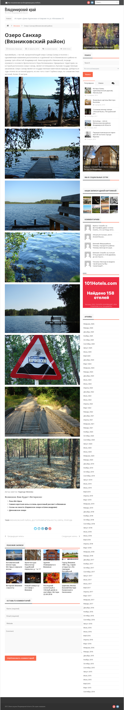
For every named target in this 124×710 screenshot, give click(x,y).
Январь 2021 (88, 428)
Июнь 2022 (87, 400)
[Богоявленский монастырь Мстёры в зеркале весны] (14, 555)
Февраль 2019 (88, 504)
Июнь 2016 (87, 632)
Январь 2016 (88, 652)
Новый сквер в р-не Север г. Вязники (32, 587)
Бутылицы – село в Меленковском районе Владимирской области (102, 123)
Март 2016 (87, 644)
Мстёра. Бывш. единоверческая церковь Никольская (103, 90)
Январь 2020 (88, 460)
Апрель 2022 (88, 404)
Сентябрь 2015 (89, 668)
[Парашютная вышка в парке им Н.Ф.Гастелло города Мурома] (88, 135)
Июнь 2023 (87, 384)
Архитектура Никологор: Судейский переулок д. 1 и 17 (33, 565)
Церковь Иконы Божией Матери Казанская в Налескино (69, 588)
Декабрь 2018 (88, 512)
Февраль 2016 (88, 648)
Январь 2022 (88, 412)
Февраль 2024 (88, 368)
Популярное (89, 83)
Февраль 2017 (88, 600)
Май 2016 (86, 636)
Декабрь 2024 (88, 360)
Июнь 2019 (87, 488)
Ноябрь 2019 (88, 468)
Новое (100, 83)
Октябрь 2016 (88, 616)
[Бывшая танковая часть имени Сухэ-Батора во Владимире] (101, 158)
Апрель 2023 (88, 388)
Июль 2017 (87, 580)
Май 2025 (86, 356)
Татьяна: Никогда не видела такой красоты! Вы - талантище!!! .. (104, 264)
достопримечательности (44, 520)
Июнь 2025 (87, 352)
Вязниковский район (20, 520)
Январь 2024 (88, 372)
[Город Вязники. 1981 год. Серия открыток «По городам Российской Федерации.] (70, 555)
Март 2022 (87, 408)
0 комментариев (51, 49)
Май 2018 (86, 540)
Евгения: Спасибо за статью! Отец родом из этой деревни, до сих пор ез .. (104, 255)
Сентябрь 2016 (89, 620)
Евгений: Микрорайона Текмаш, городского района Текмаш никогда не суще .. (103, 245)
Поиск (88, 74)
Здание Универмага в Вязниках (49, 564)
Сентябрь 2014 (89, 691)
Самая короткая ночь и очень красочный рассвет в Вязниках (37, 504)
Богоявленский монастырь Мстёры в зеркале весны (14, 565)
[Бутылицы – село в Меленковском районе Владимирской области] (88, 123)
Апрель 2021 (88, 420)
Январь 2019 (88, 508)
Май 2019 (86, 492)
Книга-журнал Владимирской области (20, 706)
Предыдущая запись (15, 536)
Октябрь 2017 (88, 568)
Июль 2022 (87, 396)
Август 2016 (87, 624)
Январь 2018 (88, 556)
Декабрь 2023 (88, 376)
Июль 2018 (87, 532)
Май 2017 (86, 588)
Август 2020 (87, 444)
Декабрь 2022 (88, 392)
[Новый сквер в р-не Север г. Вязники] (33, 578)
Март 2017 (87, 596)
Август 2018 (87, 528)
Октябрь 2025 (88, 340)
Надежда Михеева (25, 492)
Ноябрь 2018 (88, 516)
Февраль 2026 (88, 324)
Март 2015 (87, 688)
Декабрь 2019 (88, 464)
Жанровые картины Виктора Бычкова (104, 101)
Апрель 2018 (88, 544)
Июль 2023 (87, 380)
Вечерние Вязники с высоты (14, 586)
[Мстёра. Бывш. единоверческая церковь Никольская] (88, 91)
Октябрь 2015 (88, 664)
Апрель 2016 (88, 640)
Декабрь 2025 (88, 332)
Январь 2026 (88, 328)
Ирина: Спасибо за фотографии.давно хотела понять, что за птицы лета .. (103, 228)
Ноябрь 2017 (88, 564)
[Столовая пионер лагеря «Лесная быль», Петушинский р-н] (88, 112)
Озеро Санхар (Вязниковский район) (35, 38)
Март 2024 (87, 364)
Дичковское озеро (17, 510)
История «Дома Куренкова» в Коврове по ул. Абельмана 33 (39, 18)
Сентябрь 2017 (89, 572)
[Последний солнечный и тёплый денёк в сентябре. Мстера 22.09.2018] (51, 578)
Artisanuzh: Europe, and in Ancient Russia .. (102, 236)
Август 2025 (87, 348)
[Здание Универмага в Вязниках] (51, 555)
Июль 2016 (87, 628)
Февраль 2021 (88, 424)
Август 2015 (87, 672)
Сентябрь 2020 (89, 440)
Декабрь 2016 (88, 608)
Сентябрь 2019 (89, 476)
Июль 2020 (87, 448)
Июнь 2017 (87, 584)
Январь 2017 (88, 604)
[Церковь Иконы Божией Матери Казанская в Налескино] (70, 578)
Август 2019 (87, 480)
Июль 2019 (87, 484)
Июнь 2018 (87, 536)
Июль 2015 (87, 676)
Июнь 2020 (87, 452)
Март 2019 (87, 500)
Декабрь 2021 (88, 416)
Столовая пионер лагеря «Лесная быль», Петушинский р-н (104, 111)
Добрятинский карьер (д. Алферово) (98, 47)
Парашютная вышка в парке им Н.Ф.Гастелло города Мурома (104, 134)
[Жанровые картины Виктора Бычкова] (88, 102)
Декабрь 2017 (88, 560)
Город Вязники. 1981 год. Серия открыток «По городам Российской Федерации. (69, 568)
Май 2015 (86, 684)
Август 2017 (87, 576)
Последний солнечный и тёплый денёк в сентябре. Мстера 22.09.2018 (51, 589)
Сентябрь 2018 (89, 524)
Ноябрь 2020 (88, 432)
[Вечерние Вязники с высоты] (14, 578)
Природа (18, 49)
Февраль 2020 (88, 456)
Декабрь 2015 (88, 656)
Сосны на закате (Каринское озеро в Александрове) (33, 507)
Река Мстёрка (15, 501)
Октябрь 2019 (88, 472)
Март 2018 (87, 548)
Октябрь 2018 (88, 520)
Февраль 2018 (88, 552)
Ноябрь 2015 (88, 660)
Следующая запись (70, 536)
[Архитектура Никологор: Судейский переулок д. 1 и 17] (33, 555)
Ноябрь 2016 (88, 612)
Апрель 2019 (88, 496)
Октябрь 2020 (88, 436)
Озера (60, 520)
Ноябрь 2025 (88, 336)
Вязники (17, 26)
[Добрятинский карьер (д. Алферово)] (101, 36)
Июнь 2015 (87, 680)
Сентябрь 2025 (89, 344)
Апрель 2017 (88, 592)
